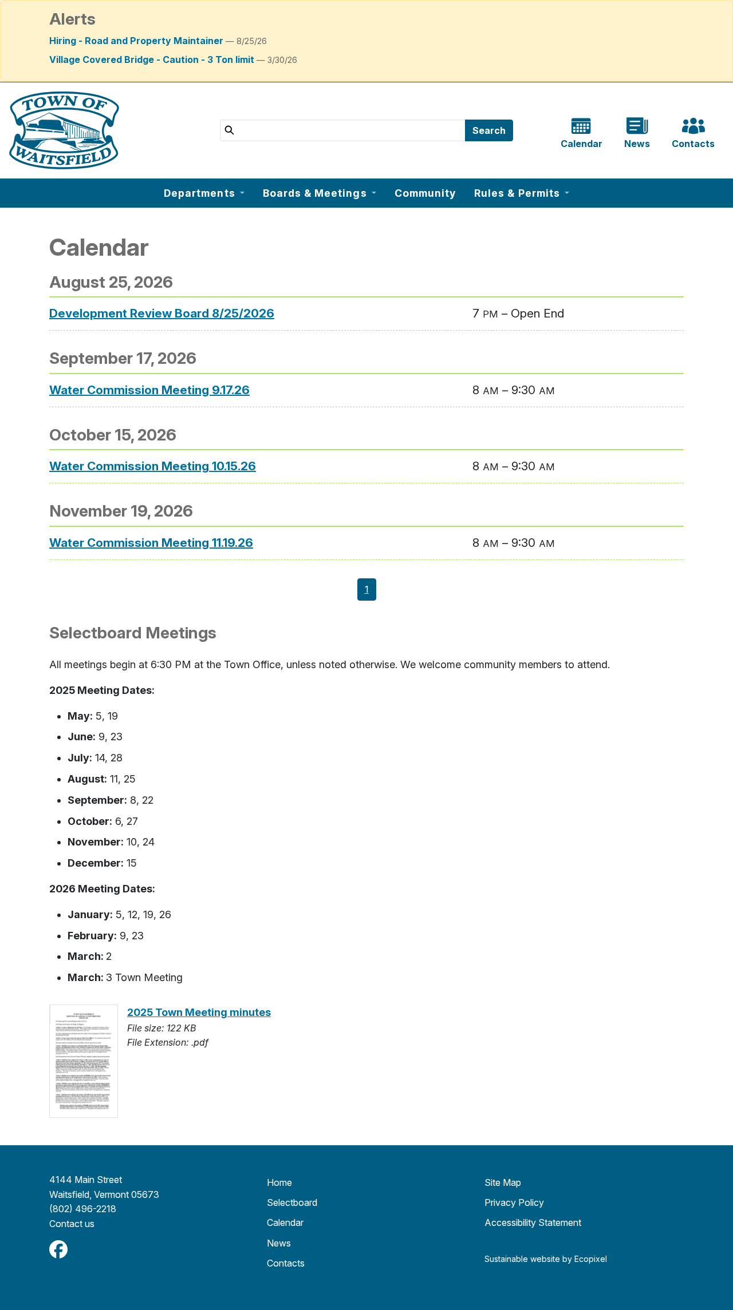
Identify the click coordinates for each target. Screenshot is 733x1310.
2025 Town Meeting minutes (199, 1012)
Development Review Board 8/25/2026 (161, 313)
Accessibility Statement (532, 1222)
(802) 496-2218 (82, 1208)
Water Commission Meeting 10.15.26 (152, 466)
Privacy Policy (514, 1202)
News (279, 1243)
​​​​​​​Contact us (71, 1223)
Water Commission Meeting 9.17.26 (149, 390)
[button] (204, 193)
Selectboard (292, 1202)
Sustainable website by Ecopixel (545, 1259)
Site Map (502, 1182)
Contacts (286, 1263)
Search (489, 130)
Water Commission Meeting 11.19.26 (151, 542)
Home (279, 1182)
